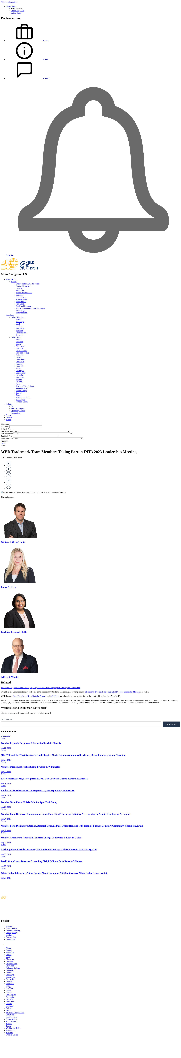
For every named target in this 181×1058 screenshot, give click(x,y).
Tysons (18, 395)
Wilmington (20, 400)
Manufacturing (21, 299)
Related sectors (7, 431)
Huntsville (20, 366)
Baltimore (19, 342)
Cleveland (10, 966)
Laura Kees (26, 696)
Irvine (18, 368)
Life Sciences (21, 297)
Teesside (19, 335)
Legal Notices (11, 928)
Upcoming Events (18, 411)
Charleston (20, 346)
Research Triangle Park (25, 386)
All (12, 406)
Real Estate (20, 304)
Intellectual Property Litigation (29, 688)
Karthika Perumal (39, 696)
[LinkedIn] (8, 465)
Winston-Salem (22, 402)
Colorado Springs (22, 353)
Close (3, 443)
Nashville (19, 375)
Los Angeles (20, 373)
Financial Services (23, 286)
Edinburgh (20, 322)
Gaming (19, 288)
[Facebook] (8, 471)
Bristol (18, 319)
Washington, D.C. (23, 397)
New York (20, 377)
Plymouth (19, 330)
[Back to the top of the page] (19, 1056)
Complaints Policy (13, 930)
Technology (20, 310)
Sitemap (9, 926)
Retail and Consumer (24, 306)
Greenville (20, 362)
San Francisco (21, 388)
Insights (9, 404)
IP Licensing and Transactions (68, 688)
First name (5, 424)
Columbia (19, 355)
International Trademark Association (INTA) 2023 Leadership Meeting (112, 692)
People (8, 415)
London (19, 326)
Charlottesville (21, 351)
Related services (7, 434)
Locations (10, 315)
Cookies (9, 935)
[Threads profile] (4, 944)
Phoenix (19, 379)
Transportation (21, 313)
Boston (18, 344)
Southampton (21, 333)
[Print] (8, 488)
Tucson (18, 393)
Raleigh (19, 382)
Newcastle (20, 328)
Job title (4, 436)
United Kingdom (17, 11)
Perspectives (15, 413)
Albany (9, 948)
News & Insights (17, 408)
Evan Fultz (17, 696)
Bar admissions (7, 438)
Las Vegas (20, 371)
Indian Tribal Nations (24, 293)
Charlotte (19, 348)
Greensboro (20, 359)
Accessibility (11, 937)
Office (3, 429)
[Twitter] (8, 477)
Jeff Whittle (54, 696)
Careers (9, 417)
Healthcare (20, 290)
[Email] (8, 482)
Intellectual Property (49, 688)
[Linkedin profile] (2, 944)
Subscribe (6, 736)
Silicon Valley (21, 391)
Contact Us (10, 939)
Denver (19, 357)
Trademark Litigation (9, 688)
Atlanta (18, 339)
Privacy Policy (11, 933)
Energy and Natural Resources (28, 284)
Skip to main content (9, 2)
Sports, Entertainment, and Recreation (30, 308)
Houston (19, 364)
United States (11, 6)
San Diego (10, 1015)
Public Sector (21, 302)
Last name (5, 426)
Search (8, 420)
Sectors (13, 282)
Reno (18, 384)
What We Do (11, 279)
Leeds (18, 324)
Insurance (19, 295)
